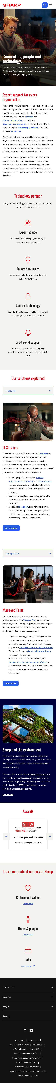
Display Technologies (12, 120)
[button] (45, 5)
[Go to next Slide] (49, 836)
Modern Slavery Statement (26, 1062)
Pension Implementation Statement (26, 1058)
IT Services (16, 131)
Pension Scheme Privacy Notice (26, 1053)
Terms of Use (33, 1040)
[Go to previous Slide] (6, 836)
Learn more (10, 683)
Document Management (14, 124)
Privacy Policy (19, 1040)
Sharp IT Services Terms (19, 1044)
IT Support (23, 506)
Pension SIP (34, 1049)
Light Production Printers (39, 651)
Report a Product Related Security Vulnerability (28, 1071)
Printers (29, 116)
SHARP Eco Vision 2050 (39, 774)
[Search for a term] (45, 5)
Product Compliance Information (26, 1067)
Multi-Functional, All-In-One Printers (36, 647)
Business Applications (28, 127)
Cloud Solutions (44, 481)
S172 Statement (19, 1049)
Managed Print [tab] (12, 553)
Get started (11, 528)
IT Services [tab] (10, 390)
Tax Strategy (37, 1044)
